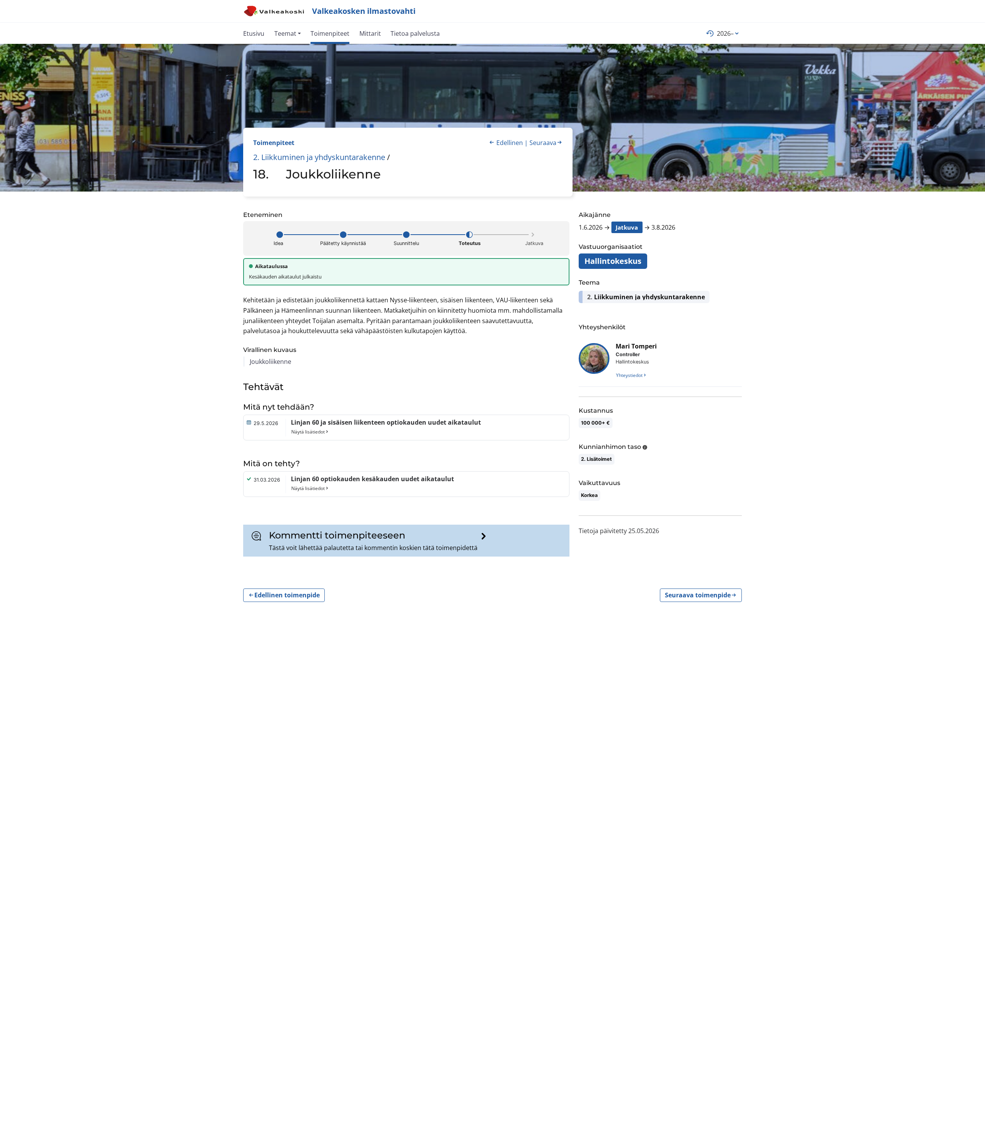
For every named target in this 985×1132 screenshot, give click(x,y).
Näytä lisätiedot (308, 431)
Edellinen (509, 142)
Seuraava (542, 142)
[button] (287, 33)
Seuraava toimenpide (698, 595)
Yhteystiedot (629, 375)
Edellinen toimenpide (287, 595)
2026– (725, 33)
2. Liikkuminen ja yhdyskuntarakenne (319, 157)
